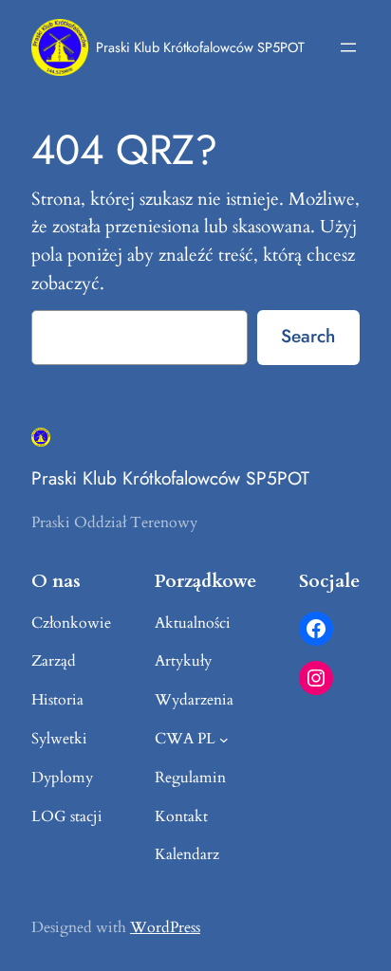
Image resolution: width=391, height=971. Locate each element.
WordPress (165, 927)
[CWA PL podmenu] (224, 739)
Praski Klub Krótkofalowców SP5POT (200, 47)
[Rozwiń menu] (348, 47)
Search (308, 335)
